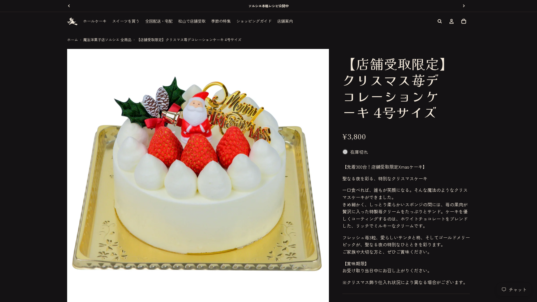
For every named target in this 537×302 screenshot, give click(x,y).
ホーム (72, 39)
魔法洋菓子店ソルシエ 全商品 (107, 39)
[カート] (464, 21)
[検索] (440, 21)
